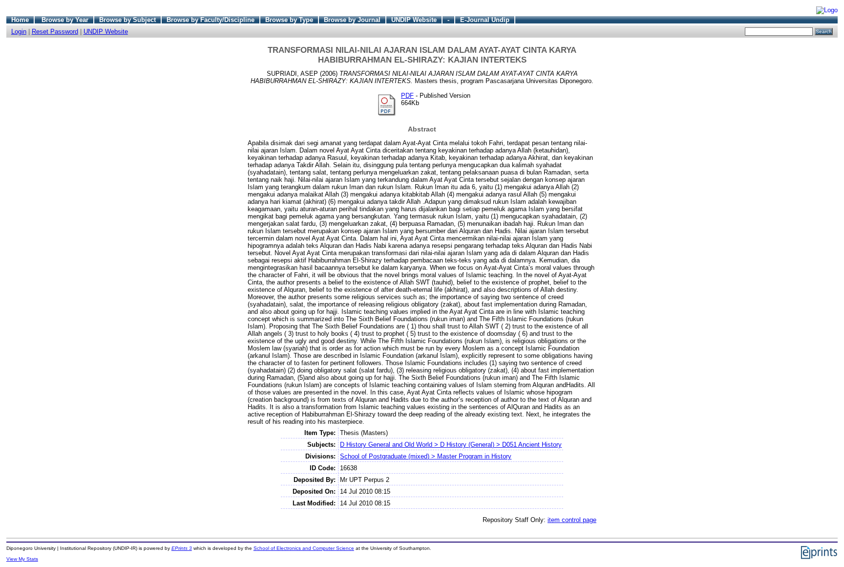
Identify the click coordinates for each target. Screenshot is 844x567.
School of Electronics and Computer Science (303, 548)
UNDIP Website (414, 19)
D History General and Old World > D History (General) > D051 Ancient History (451, 444)
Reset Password (55, 31)
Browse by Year (65, 19)
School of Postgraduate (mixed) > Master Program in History (425, 456)
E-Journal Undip (484, 19)
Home (20, 19)
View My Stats (22, 559)
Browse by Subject (127, 19)
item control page (572, 519)
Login (18, 31)
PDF (407, 95)
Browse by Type (289, 19)
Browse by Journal (352, 19)
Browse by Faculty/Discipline (210, 19)
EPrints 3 (181, 548)
